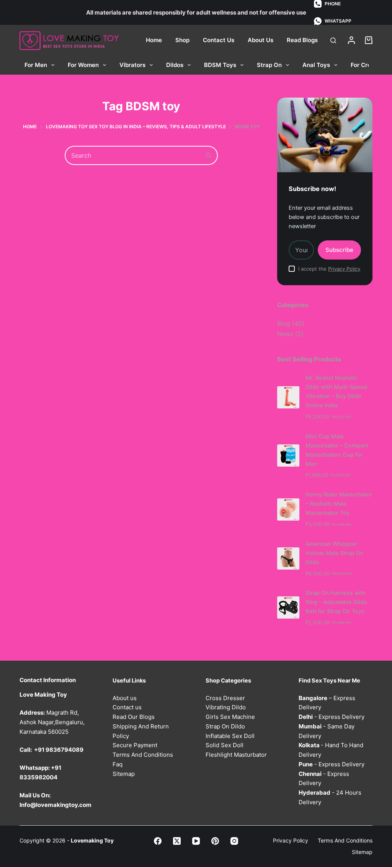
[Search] (333, 40)
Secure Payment (135, 745)
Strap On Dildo (225, 726)
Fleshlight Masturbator (236, 754)
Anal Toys (316, 65)
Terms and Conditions (345, 840)
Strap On (269, 65)
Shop (182, 40)
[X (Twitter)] (177, 841)
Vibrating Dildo (226, 707)
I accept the (329, 269)
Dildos (174, 65)
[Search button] (208, 155)
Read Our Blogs (134, 716)
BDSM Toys (220, 65)
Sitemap (124, 773)
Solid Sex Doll (224, 745)
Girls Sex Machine (230, 716)
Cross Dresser (225, 698)
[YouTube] (196, 841)
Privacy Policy (344, 269)
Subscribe (339, 249)
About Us (260, 40)
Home (154, 40)
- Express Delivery (331, 716)
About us (125, 698)
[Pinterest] (215, 841)
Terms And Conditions (143, 754)
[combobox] (132, 155)
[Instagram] (234, 841)
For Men (35, 65)
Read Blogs (302, 40)
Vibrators (132, 65)
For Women (83, 65)
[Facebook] (158, 841)
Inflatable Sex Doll (230, 736)
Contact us (127, 707)
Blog (283, 323)
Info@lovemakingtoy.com (55, 804)
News (285, 334)
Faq (117, 764)
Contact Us (218, 40)
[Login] (351, 40)
